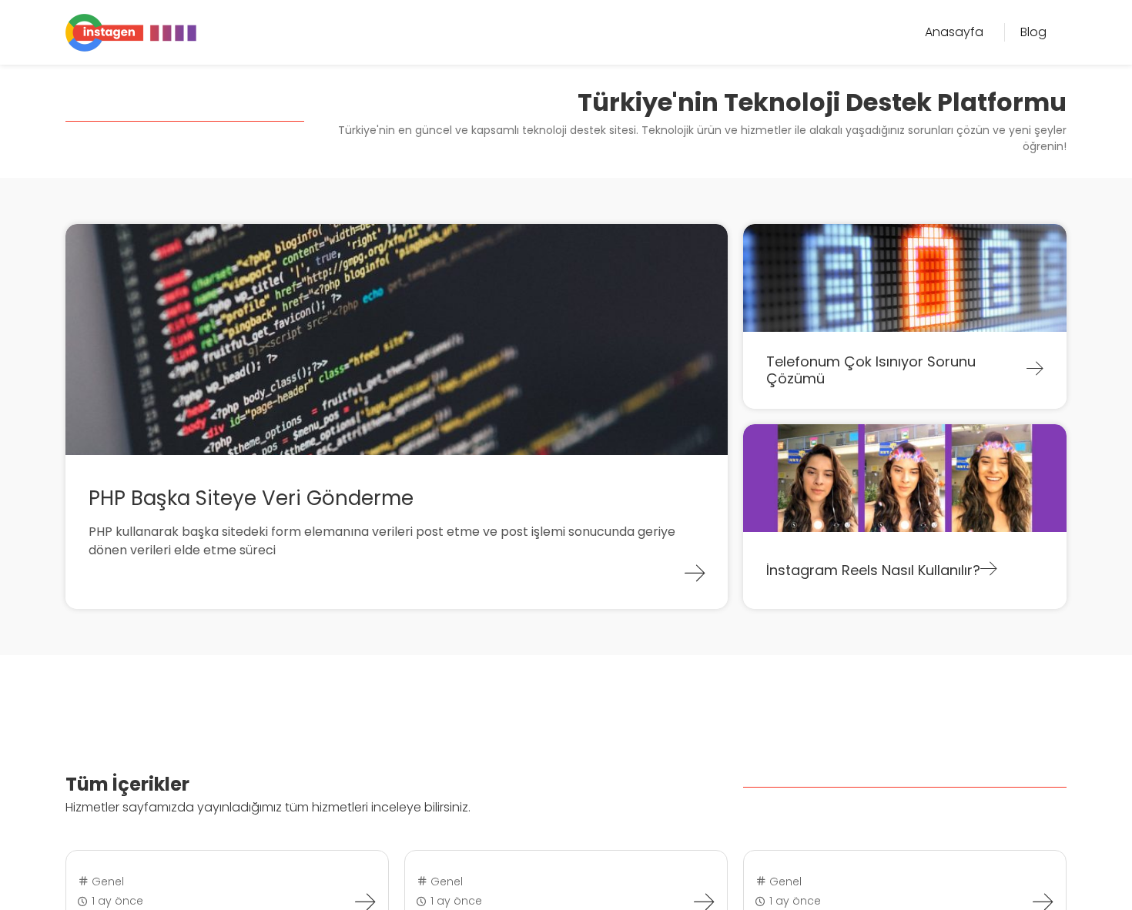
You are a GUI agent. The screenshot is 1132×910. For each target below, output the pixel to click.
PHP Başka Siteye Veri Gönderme (251, 498)
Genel (106, 881)
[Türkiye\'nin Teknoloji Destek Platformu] (130, 31)
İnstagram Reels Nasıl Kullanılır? (873, 570)
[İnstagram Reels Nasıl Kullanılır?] (988, 570)
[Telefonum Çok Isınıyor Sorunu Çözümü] (1035, 370)
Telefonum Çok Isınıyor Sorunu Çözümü (871, 370)
